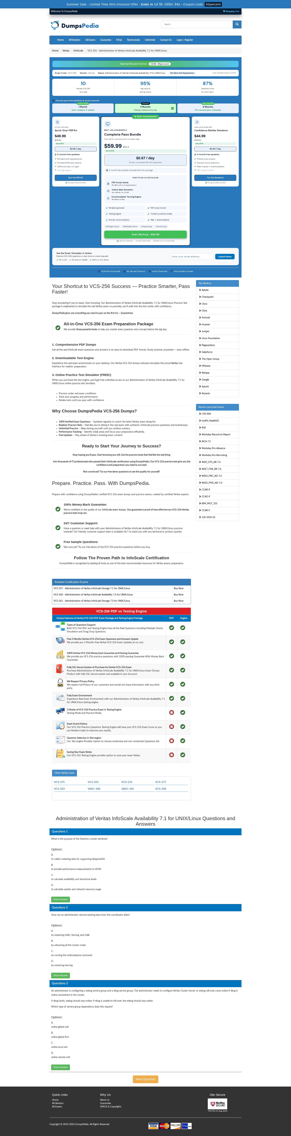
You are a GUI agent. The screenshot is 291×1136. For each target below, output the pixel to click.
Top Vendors (205, 283)
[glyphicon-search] (237, 24)
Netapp (205, 373)
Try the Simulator (215, 177)
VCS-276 (126, 782)
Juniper (205, 331)
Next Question (145, 1079)
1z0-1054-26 (208, 517)
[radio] (83, 108)
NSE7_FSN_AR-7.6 (211, 469)
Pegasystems (208, 345)
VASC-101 (127, 788)
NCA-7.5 (206, 441)
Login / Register (185, 40)
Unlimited (150, 40)
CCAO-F (205, 497)
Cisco (204, 304)
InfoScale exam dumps (114, 510)
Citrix (204, 311)
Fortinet (205, 318)
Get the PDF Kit (75, 177)
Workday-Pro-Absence (213, 448)
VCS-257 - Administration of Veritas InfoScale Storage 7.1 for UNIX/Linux (92, 588)
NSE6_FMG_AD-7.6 (211, 483)
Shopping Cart (232, 11)
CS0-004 (206, 414)
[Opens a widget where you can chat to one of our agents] (268, 1117)
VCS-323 (59, 788)
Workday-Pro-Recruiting (214, 455)
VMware (205, 366)
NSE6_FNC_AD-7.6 (211, 476)
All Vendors (74, 40)
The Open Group (210, 359)
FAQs (119, 40)
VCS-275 (59, 782)
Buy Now (179, 588)
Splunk (205, 387)
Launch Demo (225, 256)
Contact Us (166, 40)
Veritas (65, 51)
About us (104, 1100)
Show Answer (60, 899)
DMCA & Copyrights (110, 1107)
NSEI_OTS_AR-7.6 (211, 462)
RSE (203, 428)
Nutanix (205, 393)
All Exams (90, 40)
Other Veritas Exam (64, 773)
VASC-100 (94, 788)
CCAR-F (205, 510)
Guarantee (105, 40)
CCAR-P (205, 490)
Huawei (205, 324)
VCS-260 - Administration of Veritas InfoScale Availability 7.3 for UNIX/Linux (93, 595)
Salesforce (206, 352)
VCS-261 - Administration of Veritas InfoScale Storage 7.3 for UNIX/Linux (92, 601)
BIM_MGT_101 (209, 503)
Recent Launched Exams (211, 407)
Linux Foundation (210, 338)
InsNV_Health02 (210, 421)
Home (60, 40)
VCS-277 (160, 782)
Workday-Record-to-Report (215, 434)
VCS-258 (160, 788)
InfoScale (78, 51)
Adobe (204, 290)
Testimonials (133, 40)
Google (205, 380)
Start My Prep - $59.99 (145, 234)
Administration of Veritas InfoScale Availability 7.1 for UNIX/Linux (135, 73)
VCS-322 (93, 782)
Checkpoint (207, 297)
